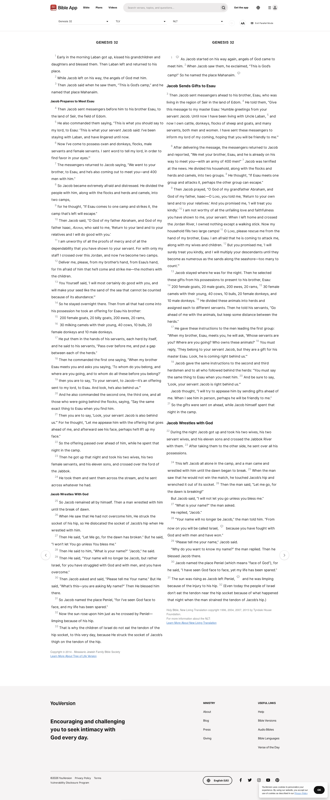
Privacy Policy (83, 778)
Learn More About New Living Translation (192, 623)
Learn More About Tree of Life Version (73, 656)
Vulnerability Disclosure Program (69, 782)
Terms (97, 778)
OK (319, 789)
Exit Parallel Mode (264, 23)
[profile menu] (272, 7)
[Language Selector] (258, 7)
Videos (112, 7)
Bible (86, 7)
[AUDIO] (232, 23)
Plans (99, 7)
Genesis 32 (65, 21)
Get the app (241, 7)
